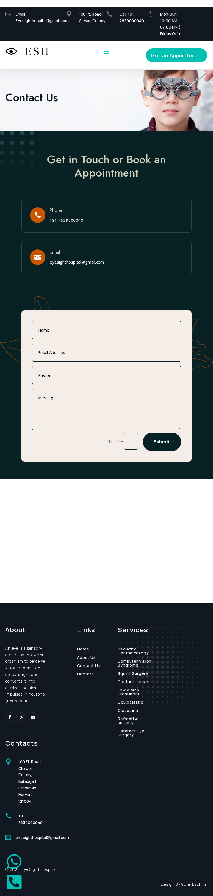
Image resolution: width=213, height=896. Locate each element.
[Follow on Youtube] (33, 717)
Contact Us (88, 666)
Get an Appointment (176, 55)
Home (83, 649)
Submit (162, 442)
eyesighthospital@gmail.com (77, 262)
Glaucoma (128, 711)
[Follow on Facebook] (10, 717)
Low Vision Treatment (129, 692)
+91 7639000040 (66, 220)
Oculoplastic (130, 702)
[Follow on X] (21, 717)
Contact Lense (133, 682)
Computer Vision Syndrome (134, 663)
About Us (86, 657)
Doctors (85, 674)
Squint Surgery (133, 674)
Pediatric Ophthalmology (133, 651)
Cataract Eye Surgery (131, 733)
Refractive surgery (128, 721)
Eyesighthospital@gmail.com (42, 20)
